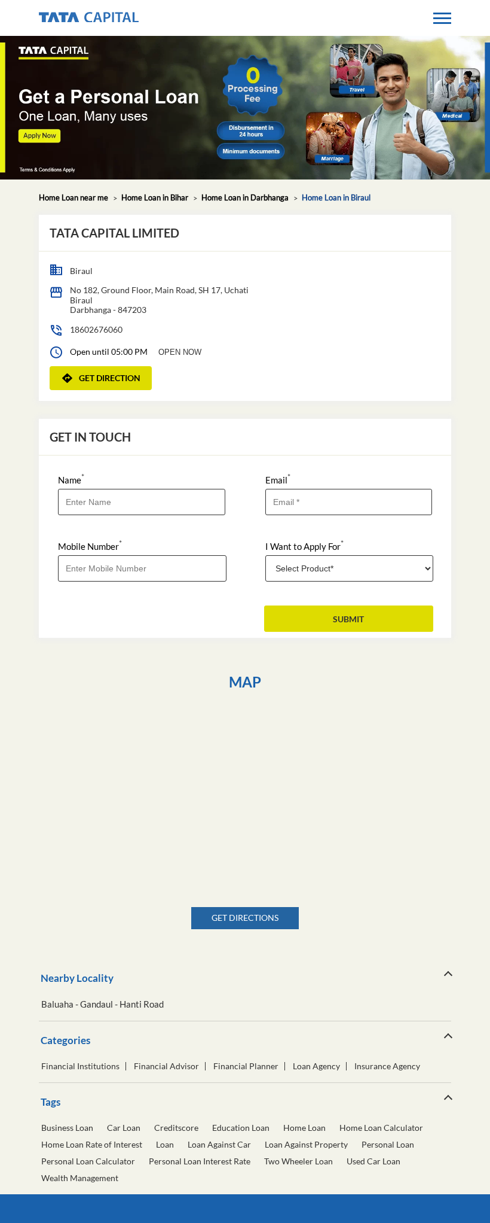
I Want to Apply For (304, 545)
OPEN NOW (179, 352)
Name (71, 479)
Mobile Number (90, 545)
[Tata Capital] (89, 18)
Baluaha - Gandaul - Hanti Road (102, 1004)
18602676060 (96, 329)
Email (277, 479)
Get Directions (245, 917)
